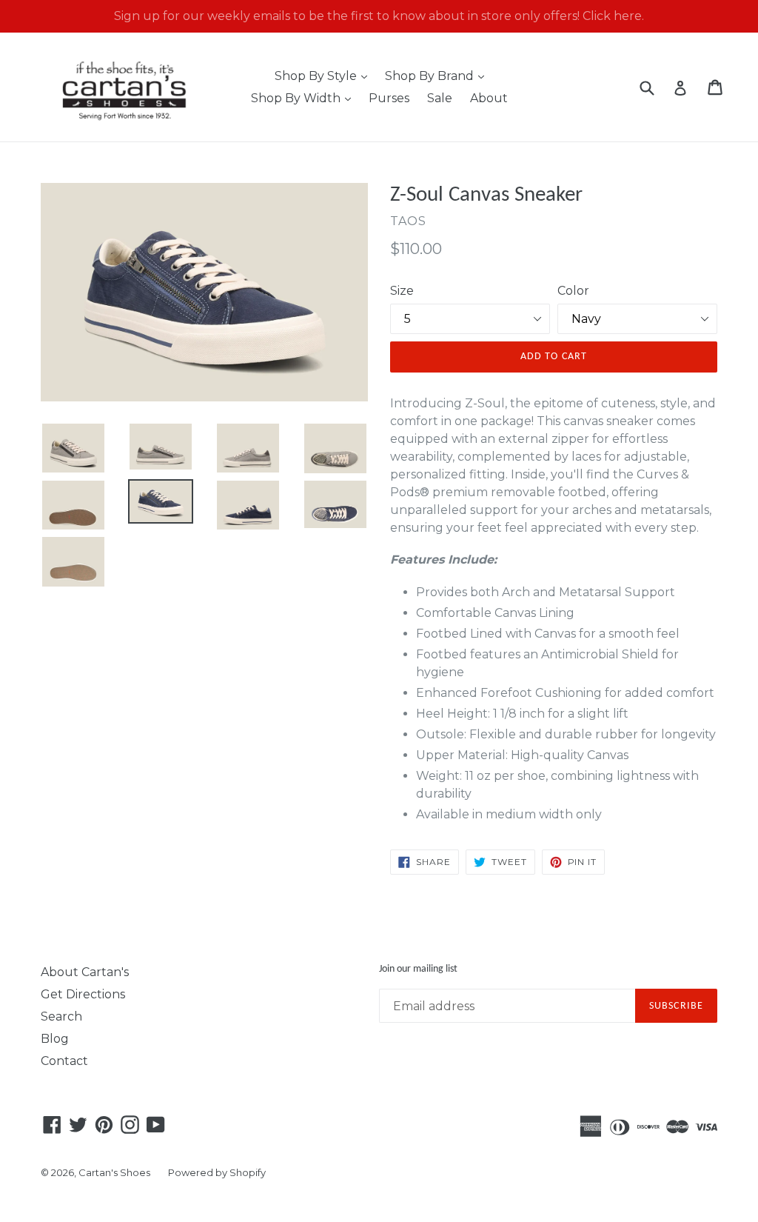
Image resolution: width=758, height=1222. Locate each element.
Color (573, 291)
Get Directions (83, 994)
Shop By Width (304, 97)
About (489, 98)
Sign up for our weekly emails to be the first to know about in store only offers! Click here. (379, 16)
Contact (64, 1061)
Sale (439, 98)
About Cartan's (85, 972)
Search (61, 1016)
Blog (55, 1039)
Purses (389, 98)
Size (402, 291)
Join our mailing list (418, 969)
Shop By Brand (438, 75)
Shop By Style (325, 75)
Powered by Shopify (217, 1172)
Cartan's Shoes (114, 1172)
